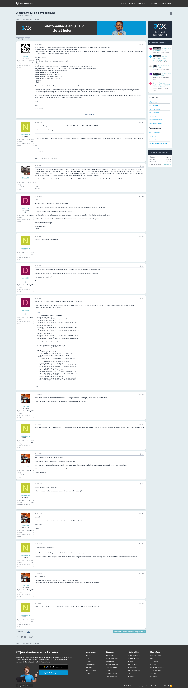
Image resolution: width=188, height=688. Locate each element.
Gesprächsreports (133, 667)
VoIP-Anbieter (153, 105)
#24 (143, 196)
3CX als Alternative (155, 670)
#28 (143, 394)
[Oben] (168, 685)
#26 (143, 266)
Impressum (158, 686)
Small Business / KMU (112, 658)
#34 (143, 573)
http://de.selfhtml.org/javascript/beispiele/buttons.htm (55, 211)
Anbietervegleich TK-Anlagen (158, 143)
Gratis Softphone (132, 664)
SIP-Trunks (130, 676)
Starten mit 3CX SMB (155, 655)
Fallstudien (89, 667)
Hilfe (165, 686)
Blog (151, 658)
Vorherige (20, 39)
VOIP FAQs (153, 664)
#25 (143, 236)
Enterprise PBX (110, 655)
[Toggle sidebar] (171, 13)
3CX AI (129, 673)
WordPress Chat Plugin (134, 670)
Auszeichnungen (90, 664)
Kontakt (88, 673)
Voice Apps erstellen (133, 658)
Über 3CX (88, 655)
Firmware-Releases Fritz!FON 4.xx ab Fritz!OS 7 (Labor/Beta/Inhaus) (161, 85)
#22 (143, 122)
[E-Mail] (28, 636)
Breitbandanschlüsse (156, 120)
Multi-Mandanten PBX (112, 664)
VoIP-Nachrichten (154, 133)
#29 (143, 424)
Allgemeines (153, 102)
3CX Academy (154, 661)
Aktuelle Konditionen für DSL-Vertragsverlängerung (160, 58)
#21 (143, 44)
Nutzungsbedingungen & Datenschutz (142, 686)
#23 (143, 166)
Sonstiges (152, 116)
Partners (88, 661)
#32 (143, 514)
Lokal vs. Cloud (154, 140)
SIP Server (130, 661)
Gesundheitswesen (111, 673)
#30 (143, 454)
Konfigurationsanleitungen (157, 667)
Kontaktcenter (110, 661)
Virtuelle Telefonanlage (134, 655)
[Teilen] (140, 44)
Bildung (108, 670)
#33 (143, 543)
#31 (143, 484)
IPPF (23, 686)
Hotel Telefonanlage (111, 667)
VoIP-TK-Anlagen (154, 109)
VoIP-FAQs (152, 136)
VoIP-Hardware (154, 113)
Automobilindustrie (111, 676)
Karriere (88, 658)
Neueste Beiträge (157, 42)
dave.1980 (20, 15)
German (29, 686)
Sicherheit (153, 673)
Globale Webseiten (91, 670)
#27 (143, 298)
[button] (134, 3)
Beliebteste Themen (155, 123)
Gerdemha (167, 164)
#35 (143, 603)
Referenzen (153, 676)
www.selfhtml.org (77, 51)
